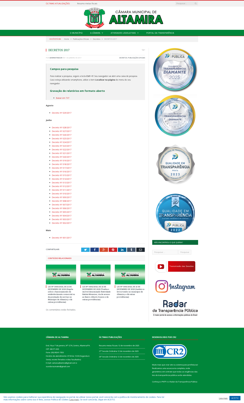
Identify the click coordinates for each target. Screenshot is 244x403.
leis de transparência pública (164, 375)
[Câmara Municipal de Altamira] (122, 17)
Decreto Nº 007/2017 (61, 204)
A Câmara (95, 32)
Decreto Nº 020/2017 (61, 157)
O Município (76, 32)
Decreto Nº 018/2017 (61, 164)
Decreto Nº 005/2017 (61, 212)
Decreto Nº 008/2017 (61, 201)
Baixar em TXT (62, 98)
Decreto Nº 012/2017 (61, 186)
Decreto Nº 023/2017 (61, 146)
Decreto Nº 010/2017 (61, 193)
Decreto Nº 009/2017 (61, 197)
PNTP (164, 381)
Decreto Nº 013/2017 (61, 182)
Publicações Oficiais (136, 58)
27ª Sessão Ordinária (86, 3)
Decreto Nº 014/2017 (61, 179)
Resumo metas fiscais (108, 345)
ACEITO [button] (234, 398)
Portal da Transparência (160, 32)
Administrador (56, 58)
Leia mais (74, 399)
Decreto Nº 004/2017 (61, 215)
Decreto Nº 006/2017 (61, 208)
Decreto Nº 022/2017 (61, 149)
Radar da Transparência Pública (183, 381)
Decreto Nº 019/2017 (61, 160)
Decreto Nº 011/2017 (61, 190)
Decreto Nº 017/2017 (61, 168)
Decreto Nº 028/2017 (61, 127)
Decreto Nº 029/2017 (61, 112)
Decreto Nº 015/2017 (61, 175)
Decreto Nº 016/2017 (61, 171)
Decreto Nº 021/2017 (61, 153)
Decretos (123, 58)
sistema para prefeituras (187, 364)
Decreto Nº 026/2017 (61, 134)
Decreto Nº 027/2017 (61, 131)
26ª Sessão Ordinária (108, 356)
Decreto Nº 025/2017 (61, 138)
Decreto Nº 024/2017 (61, 142)
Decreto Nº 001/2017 (61, 237)
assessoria (171, 368)
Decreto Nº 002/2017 (61, 223)
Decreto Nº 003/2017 (61, 219)
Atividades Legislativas (123, 32)
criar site (169, 364)
